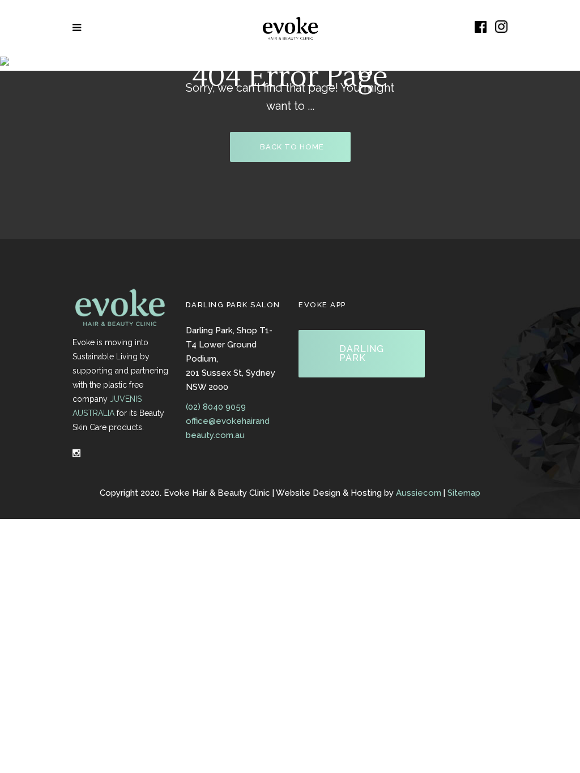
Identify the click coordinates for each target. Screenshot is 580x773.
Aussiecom (418, 493)
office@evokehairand (228, 421)
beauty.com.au (215, 435)
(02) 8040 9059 (216, 407)
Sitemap (463, 493)
